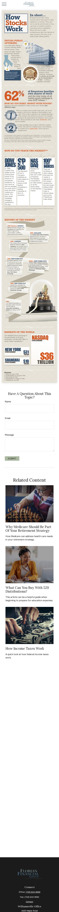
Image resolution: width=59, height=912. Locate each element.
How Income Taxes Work (24, 648)
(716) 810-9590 (33, 892)
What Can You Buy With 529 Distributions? (27, 589)
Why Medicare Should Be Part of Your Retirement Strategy (28, 529)
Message (9, 434)
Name (8, 401)
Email (7, 418)
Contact (29, 901)
